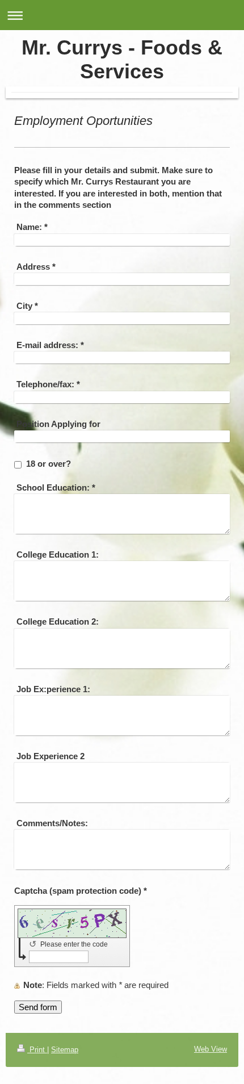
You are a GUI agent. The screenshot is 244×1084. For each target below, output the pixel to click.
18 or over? (48, 463)
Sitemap (64, 1049)
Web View (210, 1049)
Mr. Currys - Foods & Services (122, 59)
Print (37, 1049)
